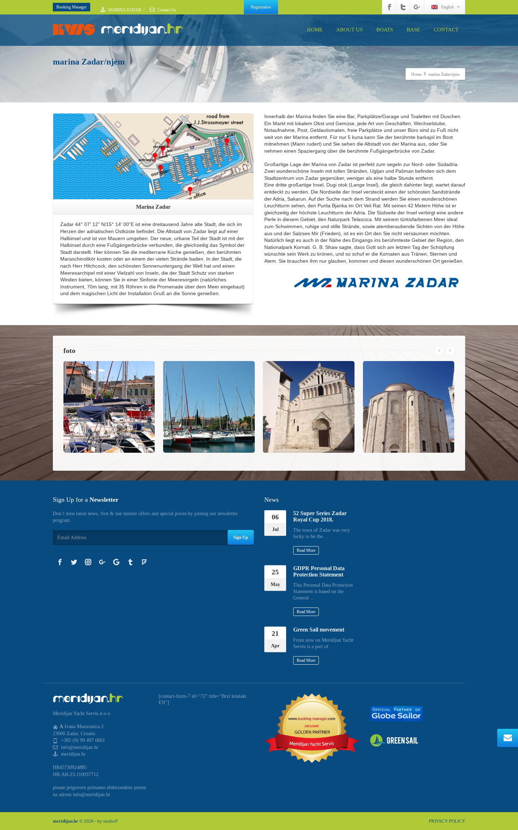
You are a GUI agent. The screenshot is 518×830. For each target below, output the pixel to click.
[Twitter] (403, 7)
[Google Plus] (417, 7)
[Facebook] (389, 7)
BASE (413, 29)
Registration (261, 7)
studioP (110, 821)
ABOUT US (349, 29)
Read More (306, 550)
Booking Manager (71, 7)
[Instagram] (88, 562)
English (447, 7)
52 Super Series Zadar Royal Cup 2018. (320, 516)
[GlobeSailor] (396, 713)
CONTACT (446, 29)
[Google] (116, 562)
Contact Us (166, 9)
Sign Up (240, 537)
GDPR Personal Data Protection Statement (319, 571)
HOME (314, 29)
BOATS (384, 29)
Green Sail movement (318, 630)
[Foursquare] (144, 562)
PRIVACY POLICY (447, 821)
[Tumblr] (130, 562)
